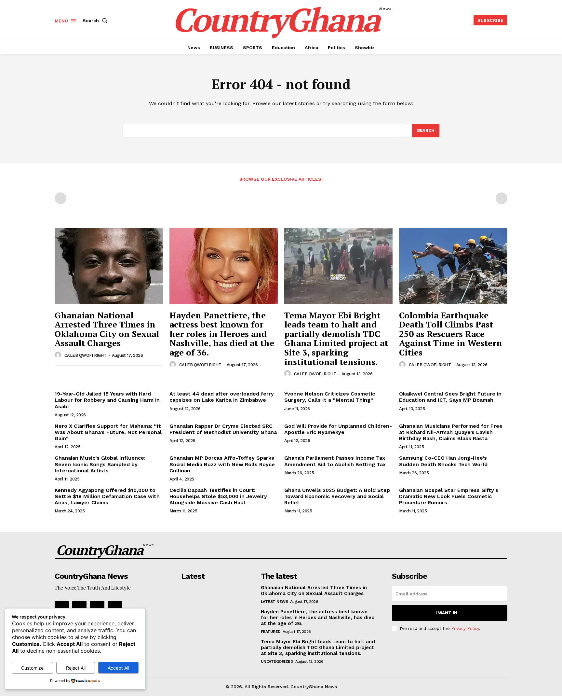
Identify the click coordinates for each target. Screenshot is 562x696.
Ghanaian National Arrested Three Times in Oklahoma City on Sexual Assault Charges (107, 329)
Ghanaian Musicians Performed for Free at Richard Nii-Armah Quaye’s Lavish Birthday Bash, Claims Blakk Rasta (450, 432)
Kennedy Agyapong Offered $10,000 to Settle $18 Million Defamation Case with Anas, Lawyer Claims (107, 496)
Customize (32, 668)
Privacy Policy (465, 628)
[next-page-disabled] (501, 198)
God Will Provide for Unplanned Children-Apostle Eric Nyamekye (338, 429)
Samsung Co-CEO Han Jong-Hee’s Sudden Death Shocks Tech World (443, 461)
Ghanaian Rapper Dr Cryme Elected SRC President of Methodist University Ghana (223, 429)
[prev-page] (60, 198)
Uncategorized (277, 661)
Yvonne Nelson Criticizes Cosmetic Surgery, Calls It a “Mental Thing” (329, 397)
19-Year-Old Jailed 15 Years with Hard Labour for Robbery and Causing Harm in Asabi (107, 400)
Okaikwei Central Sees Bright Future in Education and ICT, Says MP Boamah (450, 397)
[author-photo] (59, 355)
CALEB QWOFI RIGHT (85, 355)
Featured (271, 631)
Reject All (76, 668)
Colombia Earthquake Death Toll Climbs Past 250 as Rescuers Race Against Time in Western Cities (450, 334)
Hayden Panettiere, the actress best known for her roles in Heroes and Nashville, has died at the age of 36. (221, 334)
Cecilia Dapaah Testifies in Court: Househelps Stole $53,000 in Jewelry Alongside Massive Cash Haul (218, 496)
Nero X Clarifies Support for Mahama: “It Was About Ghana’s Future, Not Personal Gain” (108, 432)
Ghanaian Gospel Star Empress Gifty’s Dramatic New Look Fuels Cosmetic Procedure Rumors (448, 496)
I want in (446, 612)
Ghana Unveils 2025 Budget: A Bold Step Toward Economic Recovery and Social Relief (337, 496)
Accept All (118, 668)
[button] (96, 20)
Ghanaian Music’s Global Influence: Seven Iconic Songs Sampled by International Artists (100, 464)
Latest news (274, 601)
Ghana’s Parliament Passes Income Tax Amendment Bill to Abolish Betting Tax (335, 461)
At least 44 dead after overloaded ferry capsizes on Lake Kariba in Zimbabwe (221, 397)
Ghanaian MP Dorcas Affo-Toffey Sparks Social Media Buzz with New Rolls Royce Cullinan (222, 464)
